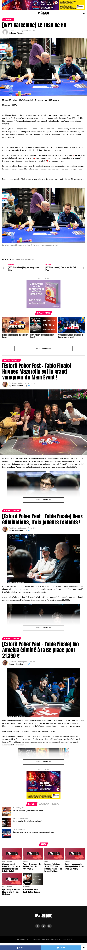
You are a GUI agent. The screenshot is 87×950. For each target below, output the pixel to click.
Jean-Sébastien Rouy (19, 386)
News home (30, 259)
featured (20, 259)
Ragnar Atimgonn (17, 33)
